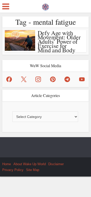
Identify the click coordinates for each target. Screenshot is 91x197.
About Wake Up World (29, 164)
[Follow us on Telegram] (67, 79)
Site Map (32, 170)
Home (6, 164)
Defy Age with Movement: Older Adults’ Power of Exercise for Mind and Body (59, 41)
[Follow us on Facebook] (9, 79)
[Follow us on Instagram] (38, 79)
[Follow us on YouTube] (82, 79)
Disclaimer (56, 164)
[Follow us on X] (24, 79)
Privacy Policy (13, 170)
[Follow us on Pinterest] (53, 79)
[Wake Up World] (45, 6)
